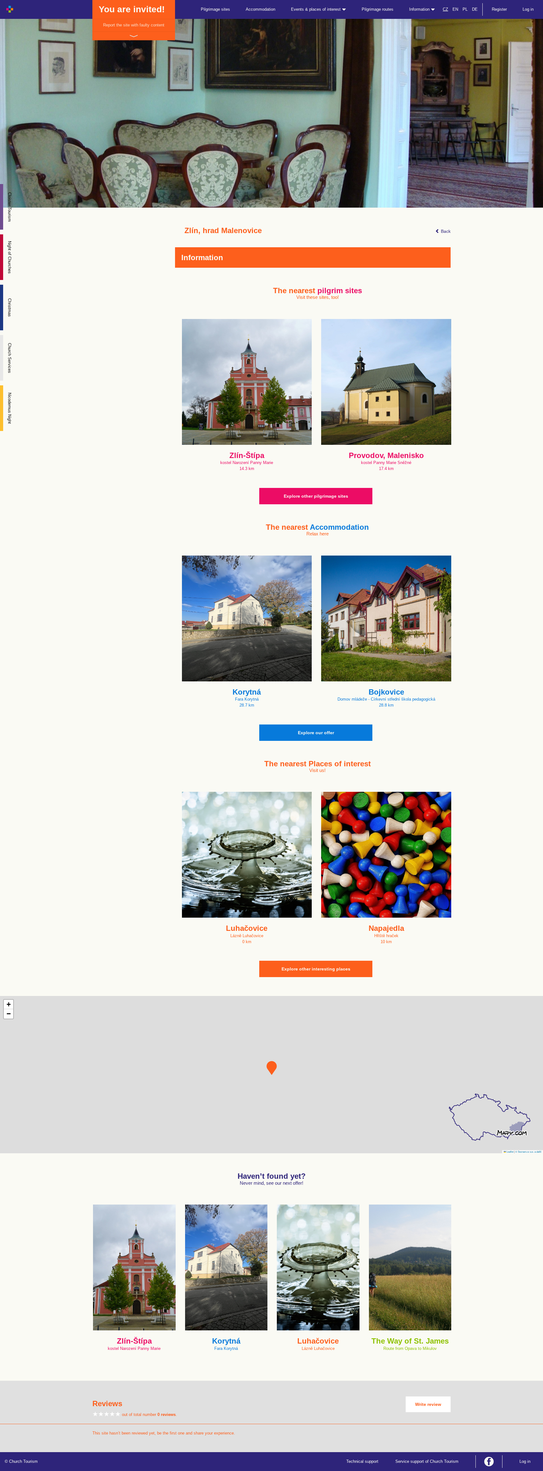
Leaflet (509, 1151)
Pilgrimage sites (215, 9)
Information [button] (420, 9)
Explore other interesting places (316, 968)
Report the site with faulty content (133, 25)
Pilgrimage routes (377, 9)
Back (445, 231)
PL (465, 9)
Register (499, 9)
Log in (528, 9)
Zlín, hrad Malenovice (223, 231)
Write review (428, 1404)
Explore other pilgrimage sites (316, 496)
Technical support (362, 1461)
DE (475, 9)
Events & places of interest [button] (316, 9)
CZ (445, 9)
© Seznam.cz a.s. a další (528, 1151)
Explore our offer (316, 732)
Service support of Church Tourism (426, 1461)
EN (455, 9)
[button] (271, 1068)
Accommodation (260, 9)
